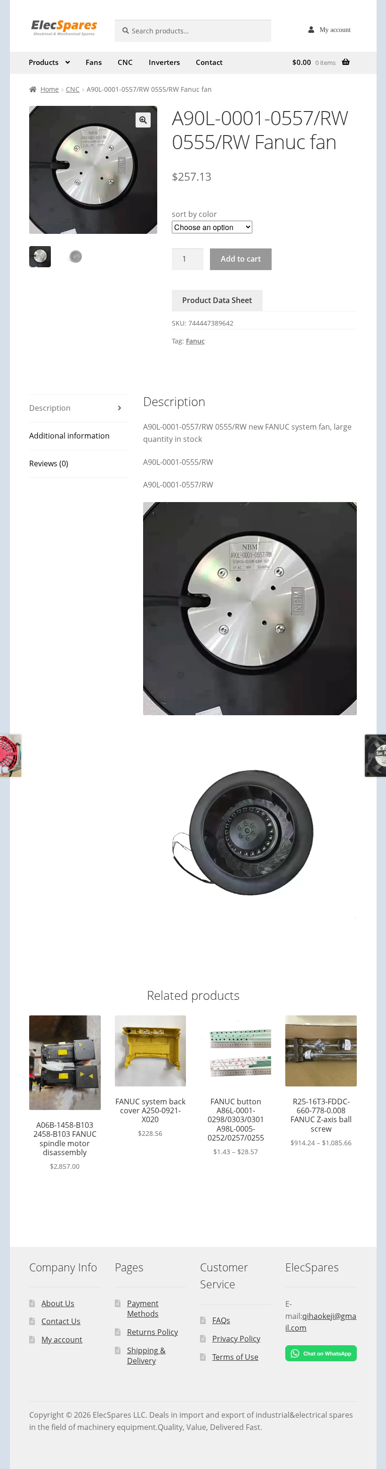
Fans (94, 62)
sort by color (194, 214)
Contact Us (60, 1321)
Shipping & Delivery (146, 1355)
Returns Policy (152, 1332)
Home (49, 89)
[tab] (79, 409)
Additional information (69, 436)
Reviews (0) (48, 463)
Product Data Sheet (217, 300)
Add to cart (241, 259)
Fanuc (195, 340)
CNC (125, 62)
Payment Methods (143, 1308)
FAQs (221, 1320)
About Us (57, 1303)
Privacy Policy (236, 1338)
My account (335, 29)
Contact (209, 62)
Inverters (164, 62)
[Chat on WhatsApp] (320, 1353)
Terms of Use (235, 1357)
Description (50, 408)
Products (43, 62)
